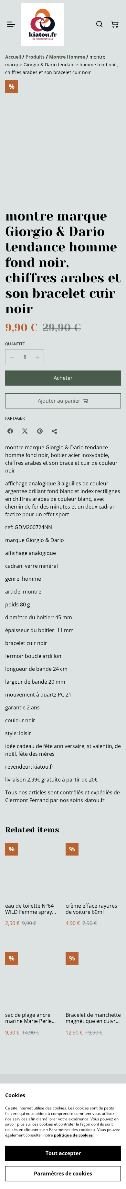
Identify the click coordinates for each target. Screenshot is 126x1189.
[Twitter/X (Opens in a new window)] (25, 431)
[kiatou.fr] (42, 24)
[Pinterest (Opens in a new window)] (40, 431)
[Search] (99, 24)
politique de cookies (73, 1135)
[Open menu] (11, 24)
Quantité (15, 344)
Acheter (63, 377)
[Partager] (54, 431)
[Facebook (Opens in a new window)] (10, 431)
